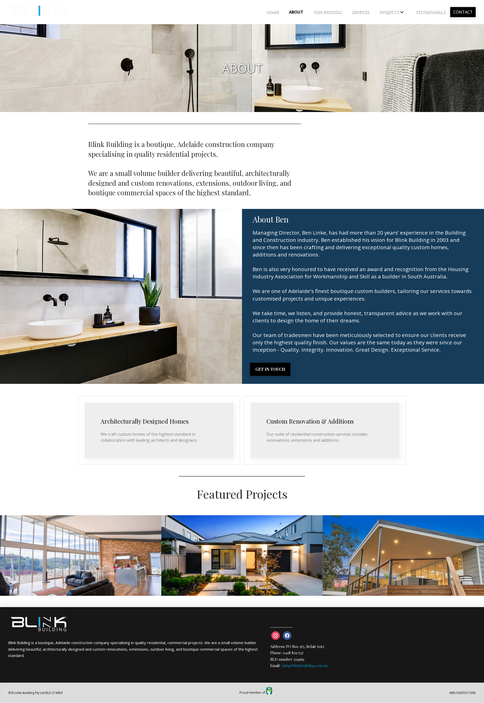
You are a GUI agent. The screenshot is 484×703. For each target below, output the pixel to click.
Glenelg (239, 536)
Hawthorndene (400, 536)
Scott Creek (78, 536)
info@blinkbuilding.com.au (305, 665)
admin (12, 588)
